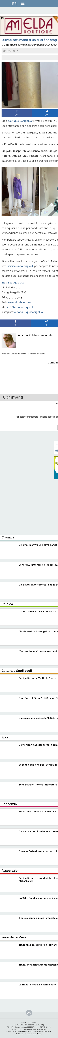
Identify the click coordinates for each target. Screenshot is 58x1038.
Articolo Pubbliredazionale (35, 335)
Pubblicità (19, 1034)
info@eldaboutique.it (20, 307)
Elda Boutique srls (13, 282)
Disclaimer (47, 1031)
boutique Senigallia (20, 121)
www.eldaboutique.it (19, 266)
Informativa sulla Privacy (33, 1034)
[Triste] (46, 372)
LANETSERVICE (23, 1031)
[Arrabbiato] (15, 372)
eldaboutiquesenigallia (28, 312)
